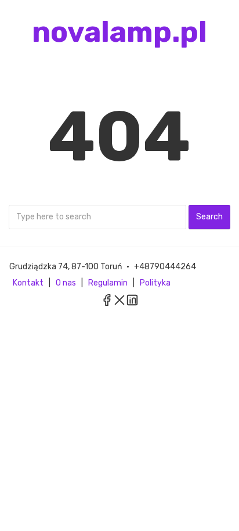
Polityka (155, 283)
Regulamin (108, 283)
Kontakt (28, 283)
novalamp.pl (119, 32)
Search (209, 217)
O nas (66, 283)
